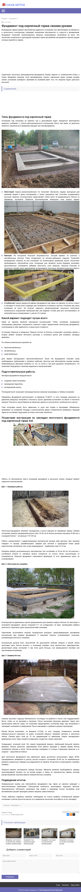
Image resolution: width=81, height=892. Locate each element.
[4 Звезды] (8, 814)
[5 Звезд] (10, 814)
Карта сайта (75, 885)
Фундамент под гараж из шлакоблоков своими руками (49, 841)
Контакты (65, 885)
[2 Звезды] (4, 814)
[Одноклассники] (71, 814)
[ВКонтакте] (68, 814)
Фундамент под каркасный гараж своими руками (29, 841)
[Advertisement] (40, 58)
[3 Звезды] (6, 814)
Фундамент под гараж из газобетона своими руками (66, 841)
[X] (74, 814)
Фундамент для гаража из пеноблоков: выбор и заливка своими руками (13, 841)
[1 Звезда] (2, 814)
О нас (58, 885)
